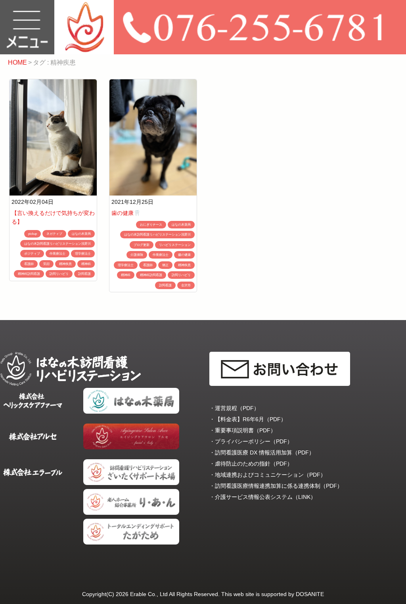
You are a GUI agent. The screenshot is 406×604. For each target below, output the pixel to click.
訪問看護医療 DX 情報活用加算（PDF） (264, 452)
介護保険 (136, 255)
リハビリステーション (175, 245)
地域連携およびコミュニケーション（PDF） (270, 475)
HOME (17, 62)
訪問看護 (84, 274)
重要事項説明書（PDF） (245, 430)
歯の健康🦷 (125, 213)
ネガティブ (54, 234)
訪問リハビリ (59, 274)
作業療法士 (57, 253)
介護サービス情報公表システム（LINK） (265, 497)
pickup (32, 234)
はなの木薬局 (81, 234)
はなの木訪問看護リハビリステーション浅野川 (57, 243)
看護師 (29, 264)
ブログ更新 (141, 245)
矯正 (165, 265)
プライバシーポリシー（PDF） (254, 441)
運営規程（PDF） (237, 408)
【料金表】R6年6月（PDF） (250, 419)
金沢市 (186, 285)
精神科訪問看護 (29, 274)
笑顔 (46, 264)
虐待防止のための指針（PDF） (254, 463)
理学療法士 (83, 253)
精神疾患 (65, 264)
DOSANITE (310, 594)
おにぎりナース (151, 224)
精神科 (86, 264)
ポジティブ (32, 253)
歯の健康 (184, 255)
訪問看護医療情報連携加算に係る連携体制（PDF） (279, 486)
